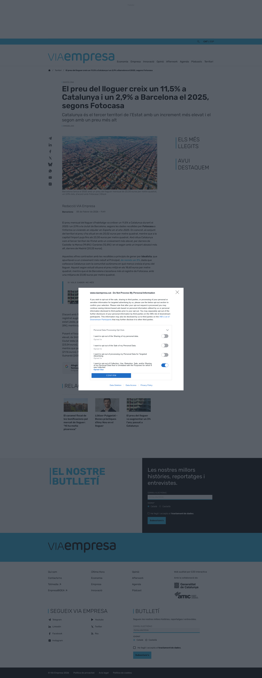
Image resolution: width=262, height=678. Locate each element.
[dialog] (131, 339)
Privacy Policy (146, 385)
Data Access (131, 385)
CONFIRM (111, 375)
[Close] (178, 293)
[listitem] (131, 330)
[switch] (164, 336)
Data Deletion (115, 385)
